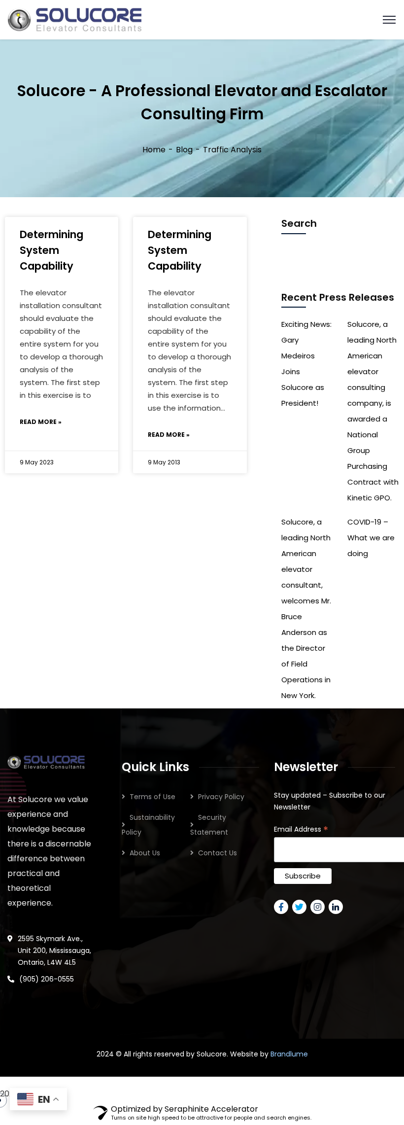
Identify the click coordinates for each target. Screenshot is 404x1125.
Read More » (41, 422)
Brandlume (289, 1054)
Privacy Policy (221, 797)
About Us (145, 853)
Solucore (212, 1054)
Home (154, 149)
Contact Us (217, 853)
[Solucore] (74, 19)
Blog (184, 149)
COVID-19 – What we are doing (371, 538)
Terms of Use (152, 797)
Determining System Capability (51, 250)
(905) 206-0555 (46, 979)
